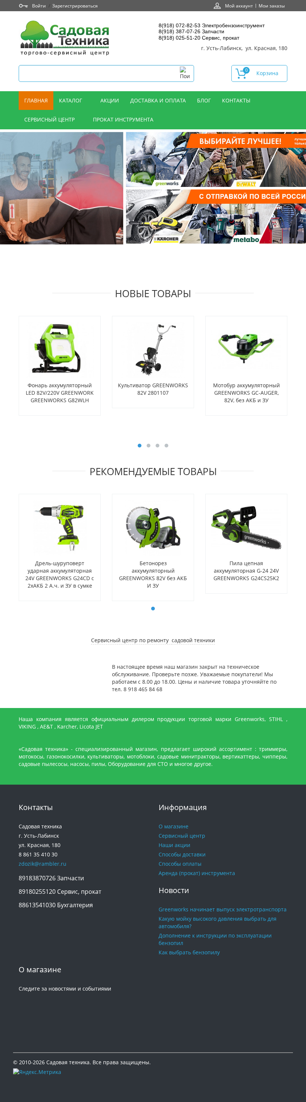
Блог (204, 100)
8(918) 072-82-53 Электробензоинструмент (212, 25)
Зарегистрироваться (75, 6)
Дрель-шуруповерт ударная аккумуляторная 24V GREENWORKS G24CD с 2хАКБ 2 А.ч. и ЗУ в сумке (59, 574)
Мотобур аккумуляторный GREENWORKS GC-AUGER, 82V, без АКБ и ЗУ (246, 393)
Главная (36, 100)
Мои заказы (272, 6)
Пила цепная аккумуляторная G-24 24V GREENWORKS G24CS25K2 (246, 571)
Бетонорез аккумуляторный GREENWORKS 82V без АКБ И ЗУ (153, 574)
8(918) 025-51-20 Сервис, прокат (199, 38)
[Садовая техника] (65, 39)
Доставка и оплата (158, 100)
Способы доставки (182, 854)
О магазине (173, 826)
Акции (109, 100)
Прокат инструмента (123, 119)
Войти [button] (39, 6)
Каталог (71, 100)
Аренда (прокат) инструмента (197, 873)
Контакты (237, 100)
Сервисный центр (50, 119)
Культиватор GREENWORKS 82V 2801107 (153, 389)
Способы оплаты (180, 863)
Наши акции (174, 845)
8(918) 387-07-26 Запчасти (191, 31)
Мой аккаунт (239, 6)
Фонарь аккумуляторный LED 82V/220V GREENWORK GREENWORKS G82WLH (60, 393)
